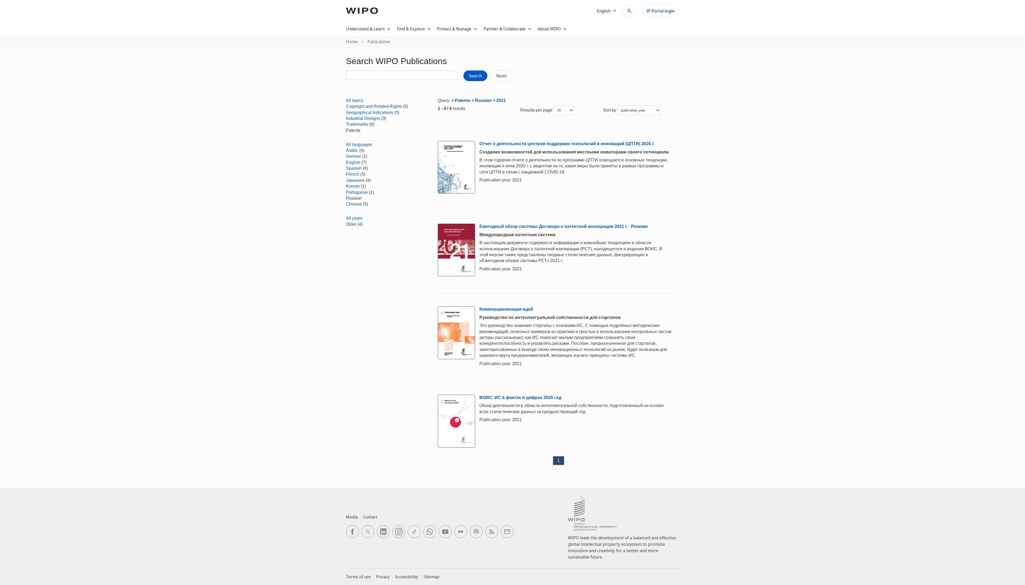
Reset (501, 76)
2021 (501, 100)
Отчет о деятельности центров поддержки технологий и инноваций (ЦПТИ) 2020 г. (567, 143)
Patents (462, 100)
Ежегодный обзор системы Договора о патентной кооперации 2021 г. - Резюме (563, 226)
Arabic (352, 150)
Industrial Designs (363, 118)
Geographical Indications (369, 112)
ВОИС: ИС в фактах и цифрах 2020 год (520, 397)
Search (475, 76)
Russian (483, 100)
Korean (353, 186)
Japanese (355, 180)
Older (351, 224)
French (352, 174)
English (353, 162)
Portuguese (357, 192)
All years (354, 218)
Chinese (354, 204)
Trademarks (357, 124)
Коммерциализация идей (506, 309)
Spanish (354, 168)
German (353, 156)
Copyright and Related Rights (374, 106)
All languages (359, 144)
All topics (354, 100)
